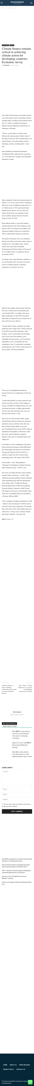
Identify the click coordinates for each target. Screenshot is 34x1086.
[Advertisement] (17, 27)
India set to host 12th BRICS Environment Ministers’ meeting (21, 745)
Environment (7, 65)
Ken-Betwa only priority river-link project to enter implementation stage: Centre (22, 754)
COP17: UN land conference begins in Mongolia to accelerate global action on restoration (16, 871)
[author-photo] (17, 709)
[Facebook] (4, 69)
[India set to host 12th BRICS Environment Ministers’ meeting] (6, 745)
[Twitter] (8, 69)
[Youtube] (25, 1075)
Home (3, 8)
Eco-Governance (11, 8)
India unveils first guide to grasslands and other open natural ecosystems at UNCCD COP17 (16, 866)
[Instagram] (12, 1075)
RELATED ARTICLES (9, 724)
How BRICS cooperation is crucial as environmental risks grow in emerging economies (21, 734)
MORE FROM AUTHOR (10, 726)
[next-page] (6, 761)
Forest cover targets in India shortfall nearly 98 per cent (17, 883)
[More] (21, 69)
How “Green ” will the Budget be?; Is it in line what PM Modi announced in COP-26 (25, 688)
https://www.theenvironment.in (17, 714)
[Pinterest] (12, 69)
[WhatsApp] (17, 69)
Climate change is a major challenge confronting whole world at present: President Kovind (9, 689)
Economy (12, 45)
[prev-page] (3, 761)
